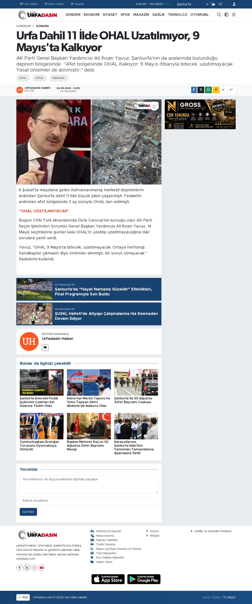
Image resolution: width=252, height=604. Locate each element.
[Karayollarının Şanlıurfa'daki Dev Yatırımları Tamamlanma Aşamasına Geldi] (136, 426)
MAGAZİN (141, 14)
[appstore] (109, 579)
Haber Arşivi (104, 561)
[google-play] (144, 579)
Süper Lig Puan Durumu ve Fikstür (118, 548)
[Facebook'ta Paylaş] (194, 90)
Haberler (23, 26)
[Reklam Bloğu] (200, 114)
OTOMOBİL (199, 14)
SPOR (125, 14)
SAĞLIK (158, 14)
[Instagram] (34, 567)
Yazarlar (78, 4)
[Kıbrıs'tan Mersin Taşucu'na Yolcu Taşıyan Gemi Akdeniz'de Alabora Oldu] (89, 382)
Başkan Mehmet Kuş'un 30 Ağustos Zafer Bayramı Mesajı (87, 445)
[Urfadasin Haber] (29, 341)
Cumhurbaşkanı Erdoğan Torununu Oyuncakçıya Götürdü (39, 445)
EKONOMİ (91, 14)
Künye (154, 531)
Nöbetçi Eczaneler (108, 531)
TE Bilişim (229, 597)
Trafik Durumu (105, 544)
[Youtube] (41, 567)
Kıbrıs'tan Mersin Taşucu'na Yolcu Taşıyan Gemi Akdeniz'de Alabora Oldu (88, 402)
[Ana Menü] (234, 14)
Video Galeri (55, 4)
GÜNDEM (73, 14)
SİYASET (110, 14)
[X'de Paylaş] (200, 90)
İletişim (154, 535)
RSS (25, 597)
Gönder (28, 511)
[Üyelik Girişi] (232, 4)
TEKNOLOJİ (177, 14)
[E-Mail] (45, 347)
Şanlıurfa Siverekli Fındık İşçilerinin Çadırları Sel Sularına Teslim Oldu (39, 402)
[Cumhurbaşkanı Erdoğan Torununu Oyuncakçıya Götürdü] (42, 426)
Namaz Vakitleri (107, 540)
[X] (27, 567)
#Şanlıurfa (58, 78)
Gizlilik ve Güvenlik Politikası (213, 531)
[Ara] (219, 14)
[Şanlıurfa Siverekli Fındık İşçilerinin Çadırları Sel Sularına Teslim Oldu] (42, 382)
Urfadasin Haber (57, 339)
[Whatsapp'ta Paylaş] (208, 90)
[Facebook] (19, 567)
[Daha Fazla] (216, 90)
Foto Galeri (30, 4)
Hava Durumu (105, 535)
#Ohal (39, 78)
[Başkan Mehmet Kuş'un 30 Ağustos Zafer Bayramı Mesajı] (89, 426)
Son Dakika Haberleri (110, 557)
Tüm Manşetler (106, 553)
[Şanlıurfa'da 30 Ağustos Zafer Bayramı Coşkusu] (136, 382)
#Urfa (22, 78)
